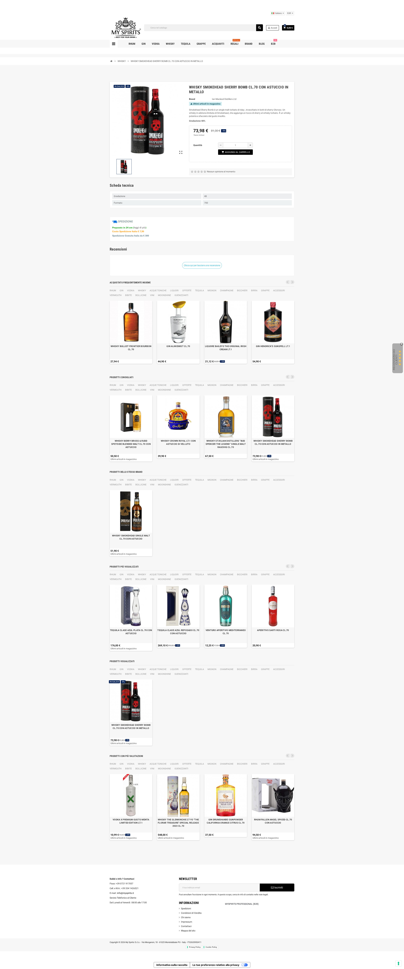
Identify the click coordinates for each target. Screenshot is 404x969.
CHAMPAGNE (226, 290)
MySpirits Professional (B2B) (242, 904)
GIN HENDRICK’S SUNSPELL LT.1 (273, 346)
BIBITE (128, 295)
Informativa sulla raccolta (171, 964)
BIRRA (254, 290)
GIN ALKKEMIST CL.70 (178, 346)
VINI (152, 295)
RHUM (113, 290)
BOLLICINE (140, 295)
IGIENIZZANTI (181, 295)
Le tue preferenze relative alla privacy (216, 964)
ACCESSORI (279, 290)
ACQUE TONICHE (158, 290)
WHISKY (142, 290)
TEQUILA (199, 290)
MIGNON (212, 290)
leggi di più (140, 227)
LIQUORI (174, 290)
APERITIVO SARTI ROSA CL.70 (273, 630)
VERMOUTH (116, 295)
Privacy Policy (195, 947)
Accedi (272, 27)
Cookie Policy (211, 947)
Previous (288, 282)
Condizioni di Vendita (191, 913)
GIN (121, 290)
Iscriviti (278, 887)
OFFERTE (186, 290)
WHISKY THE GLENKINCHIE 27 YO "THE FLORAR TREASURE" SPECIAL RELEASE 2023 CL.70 (178, 822)
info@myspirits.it (125, 893)
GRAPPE (265, 290)
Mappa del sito (188, 930)
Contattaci (186, 926)
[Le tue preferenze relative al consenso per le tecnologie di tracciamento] (398, 963)
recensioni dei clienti (395, 359)
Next (292, 282)
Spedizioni (186, 908)
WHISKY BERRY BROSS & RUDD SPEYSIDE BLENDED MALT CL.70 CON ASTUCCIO (131, 444)
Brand (192, 99)
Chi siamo (186, 917)
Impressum (186, 922)
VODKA (130, 290)
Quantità (197, 145)
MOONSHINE (164, 295)
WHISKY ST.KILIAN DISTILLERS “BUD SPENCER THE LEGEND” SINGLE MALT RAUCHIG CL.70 (226, 444)
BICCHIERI (242, 290)
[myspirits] (125, 27)
